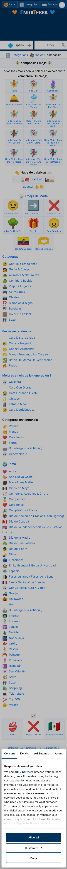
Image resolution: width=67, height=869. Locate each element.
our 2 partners (23, 771)
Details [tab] (24, 753)
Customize (31, 848)
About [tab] (59, 753)
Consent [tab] (9, 753)
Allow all (33, 837)
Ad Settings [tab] (41, 753)
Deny (33, 858)
